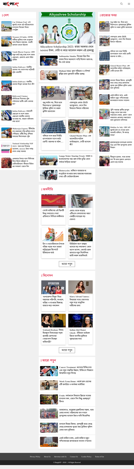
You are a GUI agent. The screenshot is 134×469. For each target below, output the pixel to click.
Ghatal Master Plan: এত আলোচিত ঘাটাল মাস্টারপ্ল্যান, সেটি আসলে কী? (80, 140)
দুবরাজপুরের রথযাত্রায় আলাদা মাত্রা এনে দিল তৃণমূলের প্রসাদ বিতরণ (121, 145)
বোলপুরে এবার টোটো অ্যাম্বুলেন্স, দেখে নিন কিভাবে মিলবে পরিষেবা (79, 105)
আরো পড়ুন (67, 264)
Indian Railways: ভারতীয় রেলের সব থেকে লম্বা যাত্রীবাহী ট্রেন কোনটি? (23, 70)
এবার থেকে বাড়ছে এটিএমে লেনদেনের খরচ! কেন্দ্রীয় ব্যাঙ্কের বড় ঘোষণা (80, 215)
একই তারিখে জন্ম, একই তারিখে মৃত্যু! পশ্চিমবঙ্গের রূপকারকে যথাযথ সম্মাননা (75, 440)
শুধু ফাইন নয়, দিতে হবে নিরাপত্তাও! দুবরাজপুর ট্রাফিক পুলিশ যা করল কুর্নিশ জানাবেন (52, 107)
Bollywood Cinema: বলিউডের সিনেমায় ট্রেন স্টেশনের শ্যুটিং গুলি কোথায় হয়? (22, 100)
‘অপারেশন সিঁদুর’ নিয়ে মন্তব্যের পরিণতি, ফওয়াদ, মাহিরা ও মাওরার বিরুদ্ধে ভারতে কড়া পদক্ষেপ (53, 301)
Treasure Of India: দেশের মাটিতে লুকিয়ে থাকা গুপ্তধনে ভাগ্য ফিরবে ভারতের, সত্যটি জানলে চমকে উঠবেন (22, 41)
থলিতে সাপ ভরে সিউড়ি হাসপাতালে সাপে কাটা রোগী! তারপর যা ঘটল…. (53, 138)
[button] (121, 4)
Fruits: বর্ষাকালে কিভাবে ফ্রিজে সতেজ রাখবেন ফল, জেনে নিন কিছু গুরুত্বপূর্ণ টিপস (75, 398)
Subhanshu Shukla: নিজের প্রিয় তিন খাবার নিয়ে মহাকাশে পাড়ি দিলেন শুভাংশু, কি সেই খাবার (76, 59)
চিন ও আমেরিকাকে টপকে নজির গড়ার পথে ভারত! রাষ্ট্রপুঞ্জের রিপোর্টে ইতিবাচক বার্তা (53, 248)
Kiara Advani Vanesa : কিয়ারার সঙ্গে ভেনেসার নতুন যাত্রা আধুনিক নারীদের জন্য (80, 301)
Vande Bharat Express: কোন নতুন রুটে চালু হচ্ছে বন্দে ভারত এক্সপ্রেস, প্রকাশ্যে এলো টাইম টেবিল (23, 56)
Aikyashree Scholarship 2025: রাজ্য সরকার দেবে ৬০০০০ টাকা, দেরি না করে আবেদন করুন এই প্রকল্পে (67, 49)
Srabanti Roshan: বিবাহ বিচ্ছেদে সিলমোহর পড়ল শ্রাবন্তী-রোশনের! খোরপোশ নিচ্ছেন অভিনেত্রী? (53, 336)
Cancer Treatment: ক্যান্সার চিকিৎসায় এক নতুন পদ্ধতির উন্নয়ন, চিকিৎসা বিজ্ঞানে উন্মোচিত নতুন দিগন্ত (76, 370)
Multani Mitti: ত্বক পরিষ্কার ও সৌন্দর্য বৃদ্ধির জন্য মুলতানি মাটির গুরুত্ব (74, 72)
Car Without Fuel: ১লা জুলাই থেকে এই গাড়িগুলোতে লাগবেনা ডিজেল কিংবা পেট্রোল (23, 26)
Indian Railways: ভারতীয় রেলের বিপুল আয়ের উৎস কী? (23, 83)
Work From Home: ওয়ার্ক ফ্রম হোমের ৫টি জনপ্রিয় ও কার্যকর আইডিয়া (75, 383)
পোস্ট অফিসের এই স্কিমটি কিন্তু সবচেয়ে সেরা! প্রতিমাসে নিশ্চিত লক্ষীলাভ (53, 213)
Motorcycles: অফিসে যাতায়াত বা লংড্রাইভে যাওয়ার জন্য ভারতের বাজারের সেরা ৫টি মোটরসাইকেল (75, 173)
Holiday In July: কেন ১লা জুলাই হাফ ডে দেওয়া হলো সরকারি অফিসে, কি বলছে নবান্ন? (120, 131)
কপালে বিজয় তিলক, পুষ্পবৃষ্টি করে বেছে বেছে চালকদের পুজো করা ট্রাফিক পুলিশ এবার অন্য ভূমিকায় (75, 427)
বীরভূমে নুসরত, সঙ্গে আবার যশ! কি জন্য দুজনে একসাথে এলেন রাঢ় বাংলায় (120, 159)
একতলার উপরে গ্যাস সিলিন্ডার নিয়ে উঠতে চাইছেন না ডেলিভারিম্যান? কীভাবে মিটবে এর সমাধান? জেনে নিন (23, 162)
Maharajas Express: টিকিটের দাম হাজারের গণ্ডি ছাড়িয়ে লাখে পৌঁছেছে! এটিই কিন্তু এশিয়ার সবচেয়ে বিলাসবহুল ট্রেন (23, 132)
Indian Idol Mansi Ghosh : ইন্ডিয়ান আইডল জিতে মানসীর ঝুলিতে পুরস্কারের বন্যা (80, 334)
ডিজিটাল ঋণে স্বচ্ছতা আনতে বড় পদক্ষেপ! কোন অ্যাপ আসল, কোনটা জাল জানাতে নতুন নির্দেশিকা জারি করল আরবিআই (80, 249)
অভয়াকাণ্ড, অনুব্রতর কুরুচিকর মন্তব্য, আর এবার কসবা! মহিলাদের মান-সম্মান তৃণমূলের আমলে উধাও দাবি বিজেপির (76, 412)
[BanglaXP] (11, 4)
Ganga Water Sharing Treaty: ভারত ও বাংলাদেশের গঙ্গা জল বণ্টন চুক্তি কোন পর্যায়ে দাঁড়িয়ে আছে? (75, 159)
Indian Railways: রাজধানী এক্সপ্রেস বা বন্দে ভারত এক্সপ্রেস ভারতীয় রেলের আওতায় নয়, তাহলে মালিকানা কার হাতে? (23, 116)
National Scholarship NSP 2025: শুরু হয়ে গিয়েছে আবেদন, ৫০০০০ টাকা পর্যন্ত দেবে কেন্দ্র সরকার (22, 147)
